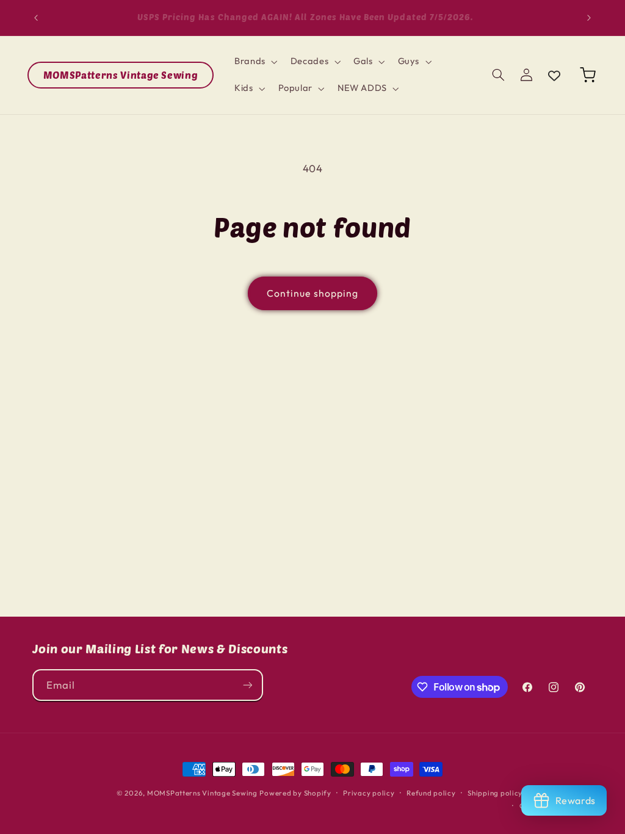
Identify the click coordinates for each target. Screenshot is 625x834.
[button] (254, 61)
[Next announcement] (589, 17)
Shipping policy (495, 792)
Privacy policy (368, 792)
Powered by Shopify (295, 792)
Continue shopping (312, 293)
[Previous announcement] (36, 17)
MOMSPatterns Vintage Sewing (202, 792)
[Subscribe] (247, 684)
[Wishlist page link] (554, 75)
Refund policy (431, 792)
